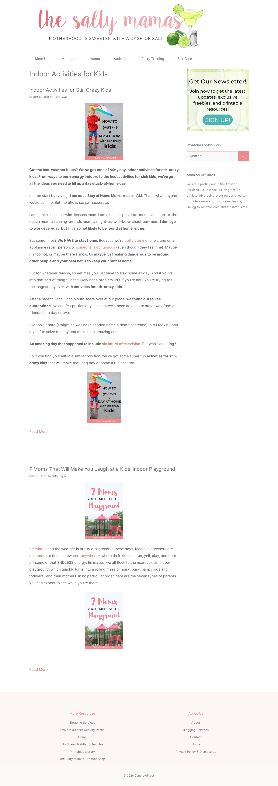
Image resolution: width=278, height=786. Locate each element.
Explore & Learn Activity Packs (82, 730)
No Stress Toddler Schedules (82, 744)
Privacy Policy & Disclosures (195, 751)
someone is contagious (95, 247)
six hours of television (121, 344)
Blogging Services (82, 722)
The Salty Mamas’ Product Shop (82, 759)
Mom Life (68, 59)
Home (82, 737)
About (195, 722)
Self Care (184, 59)
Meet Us (41, 59)
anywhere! (90, 556)
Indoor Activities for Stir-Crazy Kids (70, 90)
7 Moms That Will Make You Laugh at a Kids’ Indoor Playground (102, 469)
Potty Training (152, 59)
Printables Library (82, 751)
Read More (38, 431)
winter (40, 549)
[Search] (243, 156)
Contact (196, 737)
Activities (121, 59)
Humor (95, 59)
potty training (136, 240)
